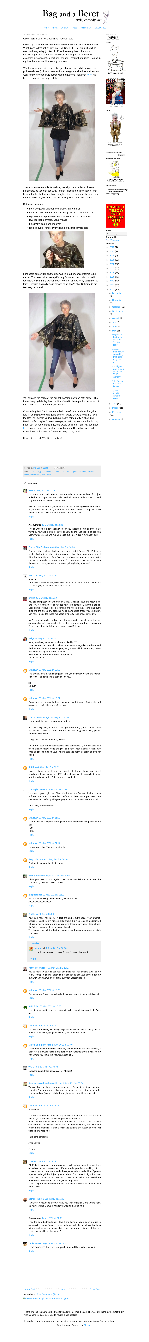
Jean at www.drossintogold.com (45, 1083)
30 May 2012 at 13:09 (49, 670)
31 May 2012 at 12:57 (58, 968)
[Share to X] (59, 468)
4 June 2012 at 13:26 (56, 1243)
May (114, 331)
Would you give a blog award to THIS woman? (118, 371)
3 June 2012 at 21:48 (52, 1218)
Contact (64, 28)
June (115, 326)
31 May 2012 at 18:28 (50, 1006)
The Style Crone (36, 789)
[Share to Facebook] (61, 468)
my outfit (50, 472)
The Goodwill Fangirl (39, 717)
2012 (112, 289)
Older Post (95, 1289)
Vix (30, 914)
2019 (112, 260)
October (116, 307)
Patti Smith (67, 472)
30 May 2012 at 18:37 (49, 698)
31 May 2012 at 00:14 (57, 859)
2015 (112, 277)
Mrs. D (31, 575)
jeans (42, 472)
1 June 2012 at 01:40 (62, 1045)
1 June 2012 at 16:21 (53, 1199)
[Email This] (55, 468)
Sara (30, 490)
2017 (112, 268)
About (54, 28)
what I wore (46, 475)
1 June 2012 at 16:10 (47, 1161)
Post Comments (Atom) (48, 1294)
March (115, 408)
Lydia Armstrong (37, 1243)
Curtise (32, 1161)
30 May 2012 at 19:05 (61, 717)
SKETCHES (100, 28)
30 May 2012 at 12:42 (45, 638)
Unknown (33, 670)
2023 (112, 251)
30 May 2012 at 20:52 (56, 789)
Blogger (87, 1325)
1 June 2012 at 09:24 (49, 1105)
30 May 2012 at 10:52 (46, 575)
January (116, 419)
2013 (112, 285)
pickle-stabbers (79, 472)
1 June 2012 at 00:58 (56, 948)
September (117, 311)
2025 (112, 247)
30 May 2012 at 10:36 (64, 547)
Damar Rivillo (35, 1199)
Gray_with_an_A (37, 859)
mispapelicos (35, 895)
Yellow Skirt (85, 28)
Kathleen (33, 767)
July (114, 322)
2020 (112, 255)
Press (74, 28)
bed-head (35, 472)
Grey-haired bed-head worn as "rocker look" (117, 339)
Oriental (58, 472)
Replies (35, 943)
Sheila (31, 598)
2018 (112, 264)
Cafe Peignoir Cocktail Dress (118, 383)
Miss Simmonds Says (39, 875)
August (116, 318)
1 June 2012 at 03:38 (48, 1067)
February (116, 412)
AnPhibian (33, 1006)
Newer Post (29, 1289)
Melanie (39, 948)
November (117, 300)
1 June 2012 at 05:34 (73, 1083)
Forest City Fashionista (40, 547)
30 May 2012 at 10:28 (52, 525)
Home (46, 28)
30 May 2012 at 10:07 (44, 490)
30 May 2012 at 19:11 (48, 767)
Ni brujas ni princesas (39, 1045)
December (117, 293)
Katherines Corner (37, 968)
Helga (31, 638)
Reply (31, 516)
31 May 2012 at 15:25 (49, 990)
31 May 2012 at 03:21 (62, 875)
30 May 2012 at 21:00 (49, 818)
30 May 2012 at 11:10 (46, 598)
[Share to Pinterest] (64, 468)
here (89, 74)
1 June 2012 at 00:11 (49, 1025)
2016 (112, 272)
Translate (114, 240)
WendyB (32, 1067)
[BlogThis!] (57, 468)
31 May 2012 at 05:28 (43, 914)
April (114, 403)
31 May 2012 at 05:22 (53, 895)
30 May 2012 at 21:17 (49, 843)
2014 (112, 281)
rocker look (35, 475)
